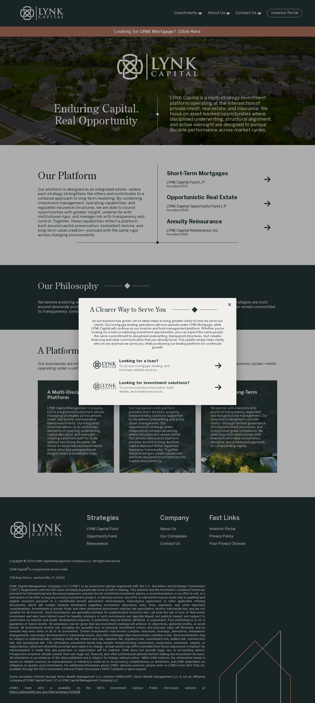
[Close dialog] (229, 304)
